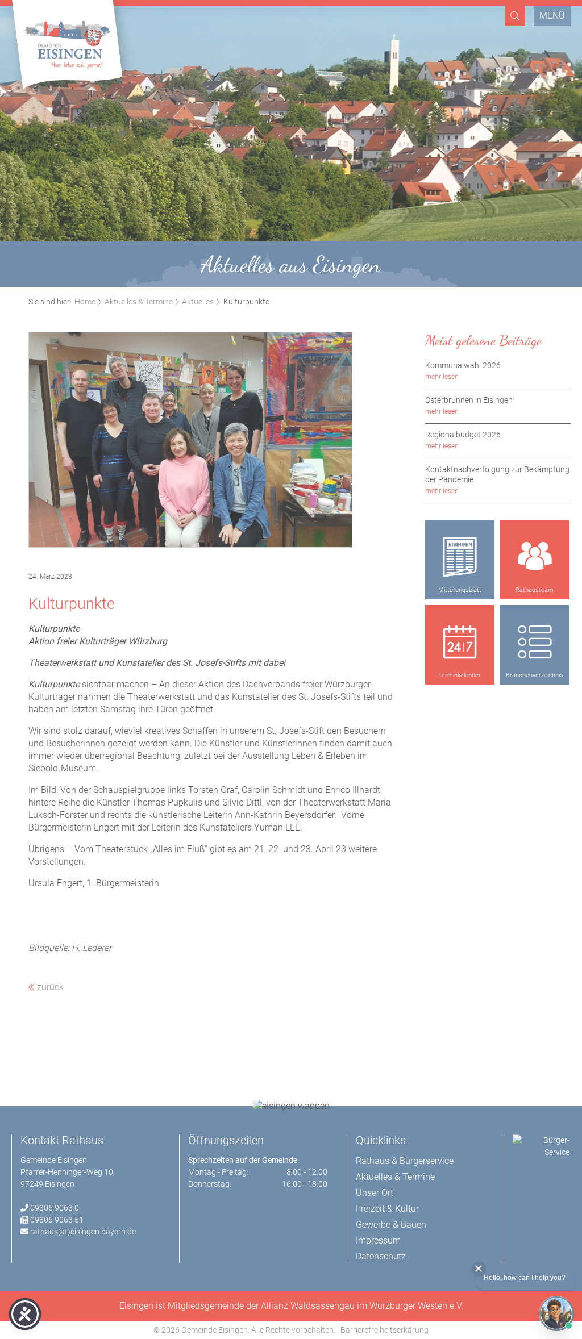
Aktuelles (198, 301)
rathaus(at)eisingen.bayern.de (83, 1231)
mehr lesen (442, 377)
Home (84, 301)
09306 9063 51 (57, 1219)
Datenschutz (381, 1256)
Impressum (378, 1240)
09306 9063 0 (54, 1207)
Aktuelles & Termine (139, 301)
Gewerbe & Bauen (391, 1224)
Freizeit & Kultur (387, 1208)
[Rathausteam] (534, 557)
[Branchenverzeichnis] (534, 641)
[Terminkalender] (459, 641)
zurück (49, 987)
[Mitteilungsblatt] (459, 557)
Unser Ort (374, 1192)
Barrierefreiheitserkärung (384, 1329)
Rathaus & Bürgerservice (405, 1161)
